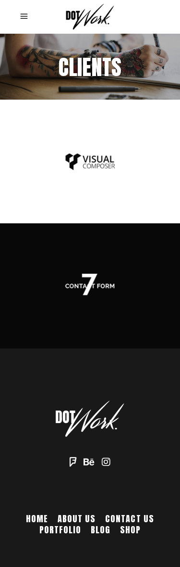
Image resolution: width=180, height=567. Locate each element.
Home (37, 518)
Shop (130, 529)
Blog (100, 529)
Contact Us (129, 518)
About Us (77, 518)
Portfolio (60, 529)
